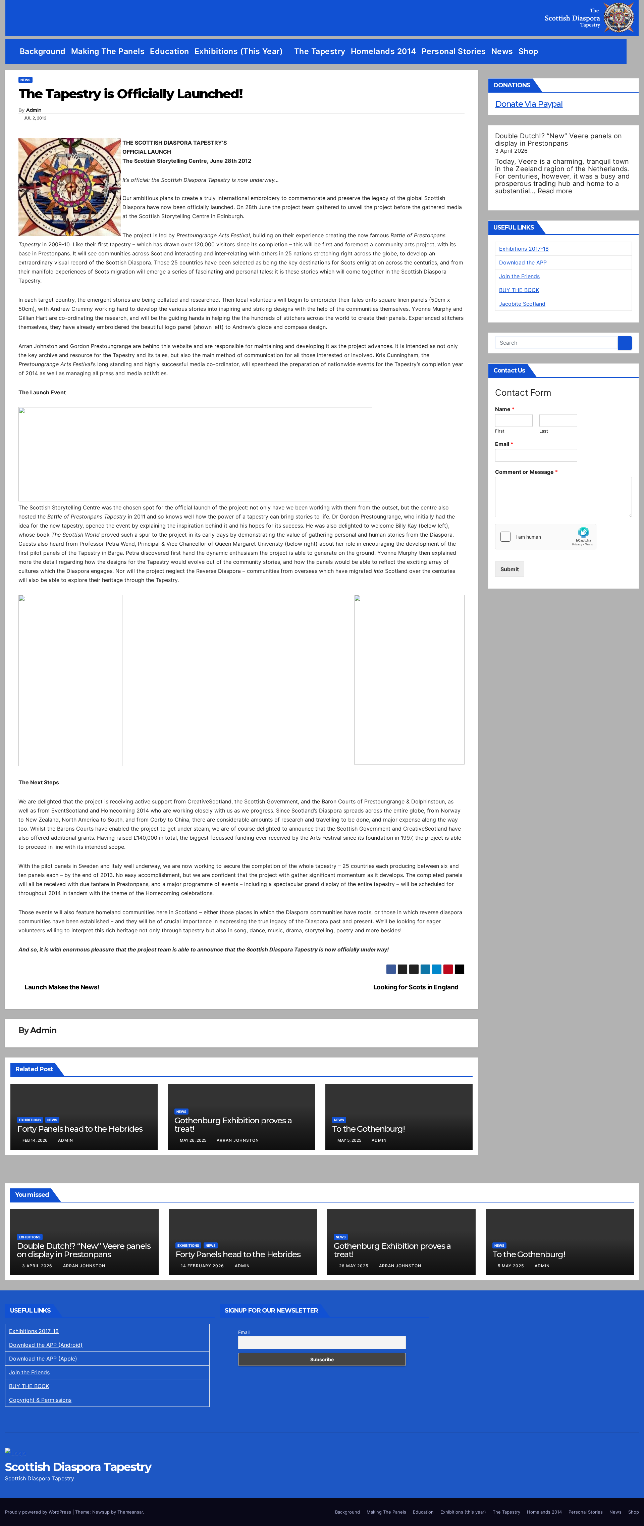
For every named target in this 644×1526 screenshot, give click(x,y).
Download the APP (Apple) (43, 1358)
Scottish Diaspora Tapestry (78, 1467)
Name (505, 409)
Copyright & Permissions (40, 1399)
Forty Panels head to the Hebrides (79, 1129)
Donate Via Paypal (529, 104)
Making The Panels (108, 51)
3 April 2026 (38, 1265)
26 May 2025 (354, 1265)
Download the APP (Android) (46, 1344)
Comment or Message (526, 472)
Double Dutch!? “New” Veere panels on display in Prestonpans (558, 139)
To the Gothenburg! (368, 1129)
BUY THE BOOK (519, 290)
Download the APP (523, 262)
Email (504, 444)
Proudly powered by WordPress (38, 1512)
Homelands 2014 (383, 51)
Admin (34, 110)
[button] (634, 51)
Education (169, 51)
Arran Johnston (238, 1140)
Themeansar (130, 1512)
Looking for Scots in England (416, 987)
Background (43, 51)
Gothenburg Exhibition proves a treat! (232, 1125)
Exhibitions (30, 1120)
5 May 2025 (511, 1265)
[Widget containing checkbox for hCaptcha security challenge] (545, 536)
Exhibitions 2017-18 (524, 248)
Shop (528, 51)
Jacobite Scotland (522, 303)
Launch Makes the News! (61, 987)
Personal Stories (454, 51)
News (502, 51)
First (499, 431)
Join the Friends (519, 276)
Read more (555, 191)
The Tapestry (319, 51)
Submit (509, 569)
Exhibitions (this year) (240, 51)
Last (543, 431)
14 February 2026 (203, 1265)
